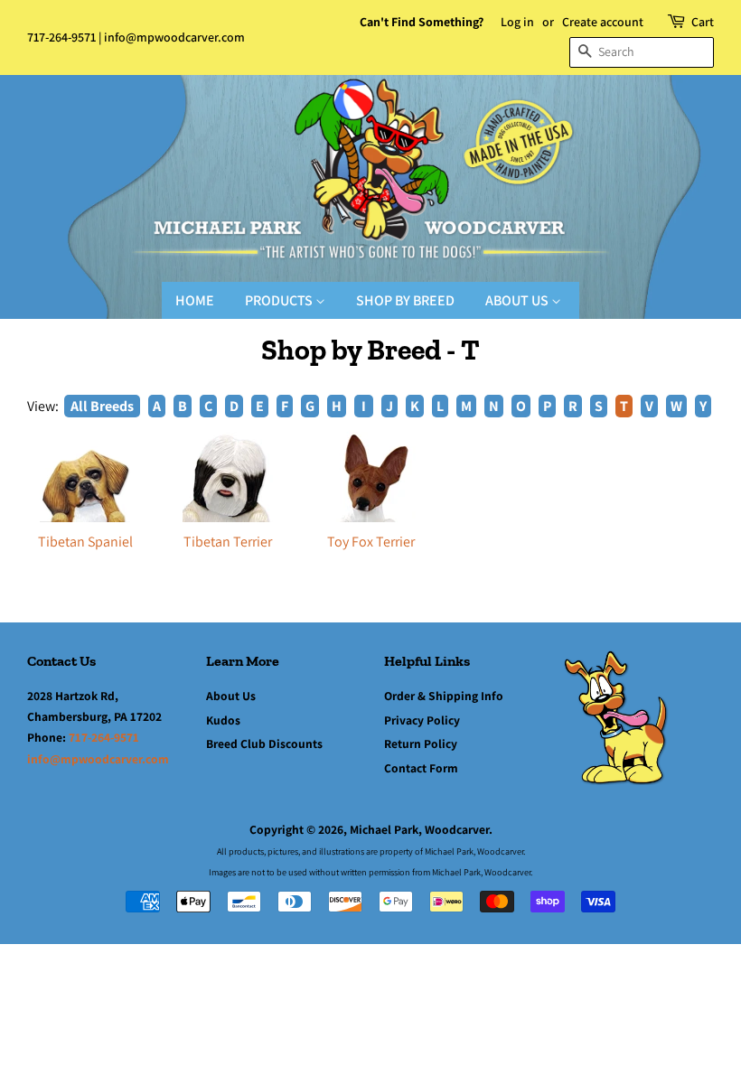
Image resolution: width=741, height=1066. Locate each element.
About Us (518, 300)
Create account (602, 22)
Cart (702, 22)
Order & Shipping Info (443, 695)
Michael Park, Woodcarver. (421, 829)
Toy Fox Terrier (371, 541)
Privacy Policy (422, 720)
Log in (517, 22)
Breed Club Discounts (264, 743)
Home (194, 300)
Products (280, 300)
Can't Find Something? (421, 22)
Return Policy (420, 743)
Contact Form (421, 768)
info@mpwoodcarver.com (174, 37)
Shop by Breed (405, 300)
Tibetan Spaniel (85, 541)
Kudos (223, 720)
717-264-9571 (61, 37)
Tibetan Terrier (227, 541)
